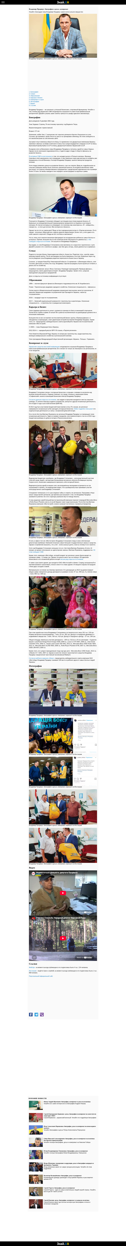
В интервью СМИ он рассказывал (40, 156)
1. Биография (33, 92)
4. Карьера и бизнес (36, 97)
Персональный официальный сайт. (41, 976)
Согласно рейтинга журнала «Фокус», (42, 658)
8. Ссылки (32, 105)
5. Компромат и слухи (36, 99)
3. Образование (34, 96)
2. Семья (32, 94)
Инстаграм (32, 971)
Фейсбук (32, 967)
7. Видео (32, 103)
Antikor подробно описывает (83, 409)
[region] (63, 75)
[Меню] (3, 2)
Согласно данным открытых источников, (43, 399)
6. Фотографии (34, 101)
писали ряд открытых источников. (71, 559)
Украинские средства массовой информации (44, 346)
